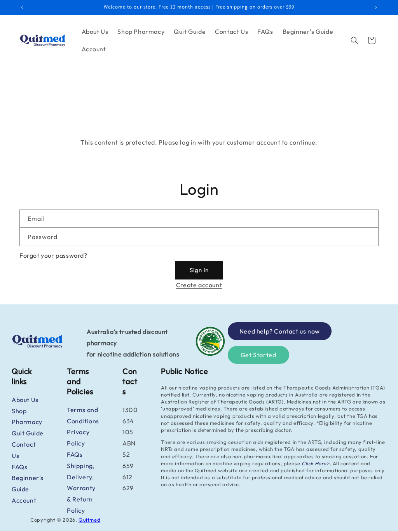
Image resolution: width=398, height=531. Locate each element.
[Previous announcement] (22, 7)
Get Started (258, 355)
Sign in (199, 270)
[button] (354, 40)
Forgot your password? (53, 255)
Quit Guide (28, 433)
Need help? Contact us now (279, 331)
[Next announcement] (375, 7)
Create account (199, 285)
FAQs (19, 467)
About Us (25, 399)
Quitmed (89, 520)
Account (24, 500)
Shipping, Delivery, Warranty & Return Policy (81, 488)
